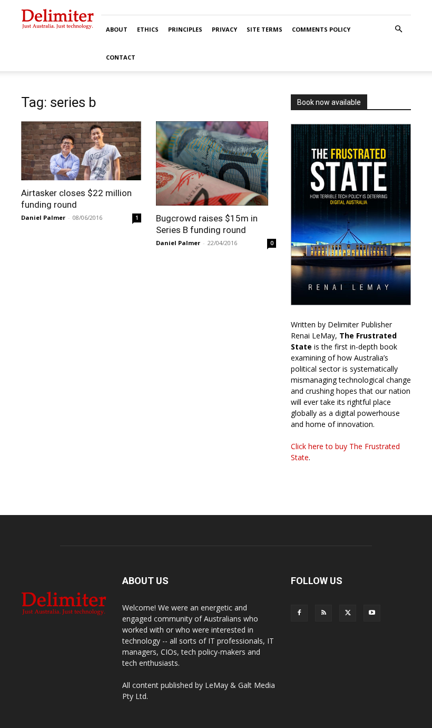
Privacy (224, 29)
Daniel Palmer (43, 217)
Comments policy (321, 29)
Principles (185, 29)
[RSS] (323, 613)
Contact (120, 57)
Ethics (148, 29)
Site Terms (264, 29)
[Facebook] (299, 613)
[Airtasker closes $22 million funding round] (81, 150)
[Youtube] (372, 613)
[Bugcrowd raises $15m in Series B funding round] (216, 163)
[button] (398, 29)
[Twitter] (347, 613)
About (116, 29)
